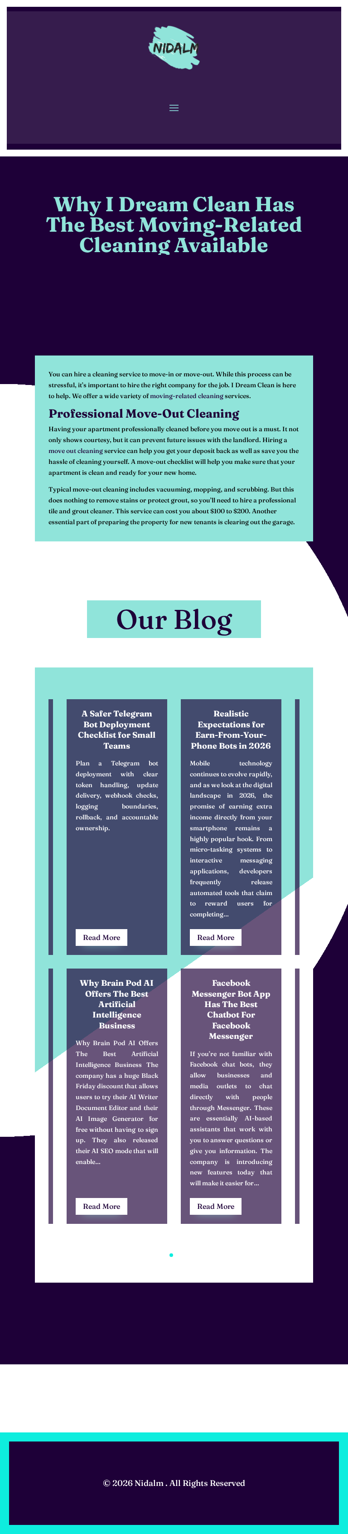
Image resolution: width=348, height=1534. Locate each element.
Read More (101, 937)
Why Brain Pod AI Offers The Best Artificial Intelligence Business (117, 1004)
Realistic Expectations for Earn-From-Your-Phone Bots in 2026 (231, 729)
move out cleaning (75, 451)
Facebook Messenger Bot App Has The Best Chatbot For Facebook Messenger (231, 1009)
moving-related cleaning (186, 396)
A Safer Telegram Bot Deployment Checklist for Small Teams (116, 729)
